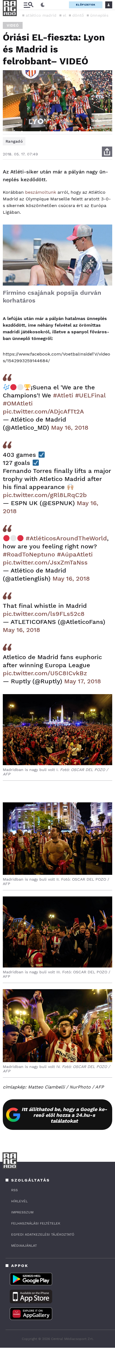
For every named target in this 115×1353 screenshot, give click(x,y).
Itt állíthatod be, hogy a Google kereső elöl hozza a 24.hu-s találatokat (64, 1115)
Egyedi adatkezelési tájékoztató (42, 1234)
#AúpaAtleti (75, 554)
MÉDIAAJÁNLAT (24, 1246)
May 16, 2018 (69, 427)
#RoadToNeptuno (29, 554)
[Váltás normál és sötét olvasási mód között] (42, 5)
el (64, 15)
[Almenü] (28, 5)
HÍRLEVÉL (19, 1201)
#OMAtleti (18, 403)
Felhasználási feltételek (35, 1223)
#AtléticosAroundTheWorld (66, 538)
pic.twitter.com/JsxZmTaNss (45, 562)
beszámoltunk (40, 192)
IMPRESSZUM (22, 1212)
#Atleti (63, 395)
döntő (78, 15)
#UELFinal (90, 395)
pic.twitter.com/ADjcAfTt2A (43, 411)
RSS (14, 1190)
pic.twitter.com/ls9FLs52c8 (44, 613)
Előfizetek (85, 4)
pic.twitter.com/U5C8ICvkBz (45, 673)
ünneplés (99, 15)
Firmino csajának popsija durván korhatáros (52, 296)
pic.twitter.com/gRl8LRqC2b (45, 495)
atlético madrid (41, 15)
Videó (13, 25)
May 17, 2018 (82, 681)
